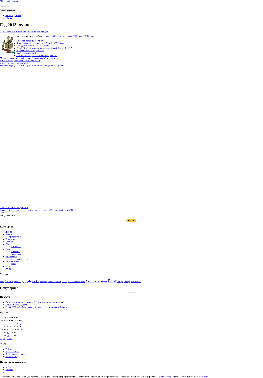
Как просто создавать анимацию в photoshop (37, 55)
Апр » (9, 338)
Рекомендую (42, 31)
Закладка (127, 282)
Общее (8, 244)
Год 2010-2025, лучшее (16, 304)
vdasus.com (166, 377)
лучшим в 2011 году (72, 36)
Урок (7, 266)
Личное (9, 234)
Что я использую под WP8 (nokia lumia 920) (20, 60)
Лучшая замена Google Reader (30, 50)
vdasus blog (5, 6)
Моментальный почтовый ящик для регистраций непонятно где (30, 58)
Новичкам (10, 239)
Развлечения (11, 256)
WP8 (83, 282)
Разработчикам (12, 261)
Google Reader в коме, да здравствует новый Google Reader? (44, 48)
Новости (9, 241)
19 (8, 332)
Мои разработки (13, 237)
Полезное (31, 31)
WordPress (203, 377)
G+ (20, 282)
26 (8, 335)
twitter (64, 281)
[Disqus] (131, 101)
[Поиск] (27, 213)
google (27, 281)
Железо (8, 232)
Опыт (8, 249)
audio (2, 282)
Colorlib (182, 377)
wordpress (77, 282)
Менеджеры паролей (26, 53)
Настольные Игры (19, 259)
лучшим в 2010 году (52, 36)
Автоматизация (96, 281)
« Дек (2, 338)
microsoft (43, 282)
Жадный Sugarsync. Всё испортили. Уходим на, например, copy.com (31, 65)
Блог (112, 280)
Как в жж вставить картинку (29, 41)
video (70, 281)
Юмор (8, 269)
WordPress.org (11, 356)
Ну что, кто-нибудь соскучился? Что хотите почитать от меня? (34, 302)
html (34, 281)
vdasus (23, 31)
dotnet (13, 264)
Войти (8, 349)
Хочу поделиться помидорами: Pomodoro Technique (40, 43)
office (50, 282)
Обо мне (9, 18)
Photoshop (56, 281)
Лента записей (12, 351)
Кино (139, 282)
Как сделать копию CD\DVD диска (32, 46)
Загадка (120, 282)
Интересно (16, 246)
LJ (38, 281)
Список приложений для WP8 (14, 63)
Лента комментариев (15, 354)
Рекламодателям (13, 15)
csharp (16, 282)
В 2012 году (88, 36)
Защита (134, 282)
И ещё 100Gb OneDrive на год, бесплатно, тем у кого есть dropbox (36, 307)
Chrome (9, 281)
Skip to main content (9, 1)
